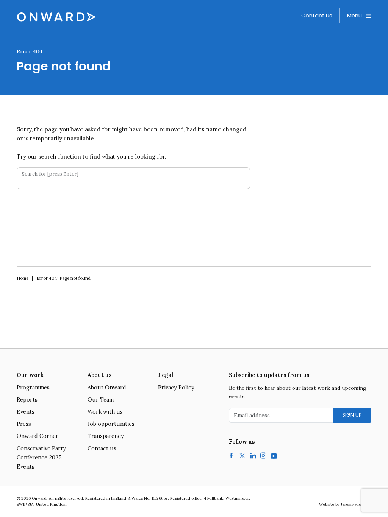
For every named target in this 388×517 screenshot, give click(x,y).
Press (24, 423)
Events (25, 411)
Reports (27, 399)
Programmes (33, 387)
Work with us (105, 411)
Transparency (106, 436)
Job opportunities (111, 423)
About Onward (107, 387)
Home (22, 278)
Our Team (101, 399)
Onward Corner (37, 436)
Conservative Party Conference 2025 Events (41, 457)
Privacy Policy (176, 387)
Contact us (316, 15)
